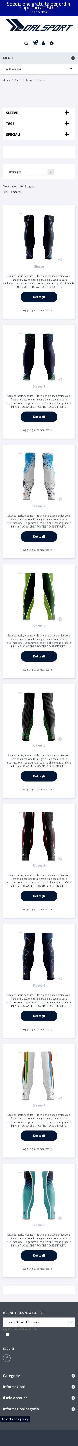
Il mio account (15, 1398)
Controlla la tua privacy (15, 1419)
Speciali (13, 134)
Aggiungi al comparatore (37, 310)
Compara (15, 192)
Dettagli (39, 297)
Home (6, 80)
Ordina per (15, 172)
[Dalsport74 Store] (39, 25)
